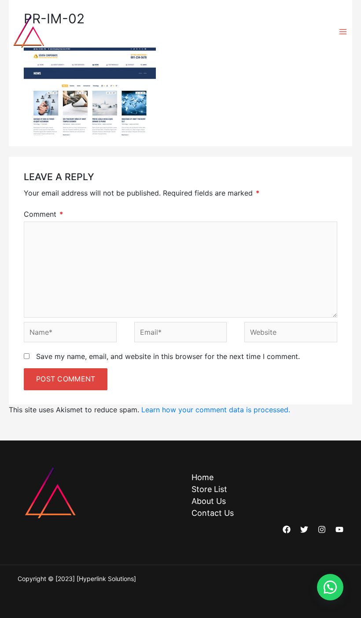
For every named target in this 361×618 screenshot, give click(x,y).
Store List (209, 489)
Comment (43, 214)
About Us (209, 501)
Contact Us (213, 513)
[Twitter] (304, 529)
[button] (330, 587)
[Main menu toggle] (343, 31)
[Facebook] (287, 529)
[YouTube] (339, 529)
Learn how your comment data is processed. (215, 409)
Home (203, 477)
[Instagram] (322, 529)
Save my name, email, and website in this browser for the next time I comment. (168, 356)
